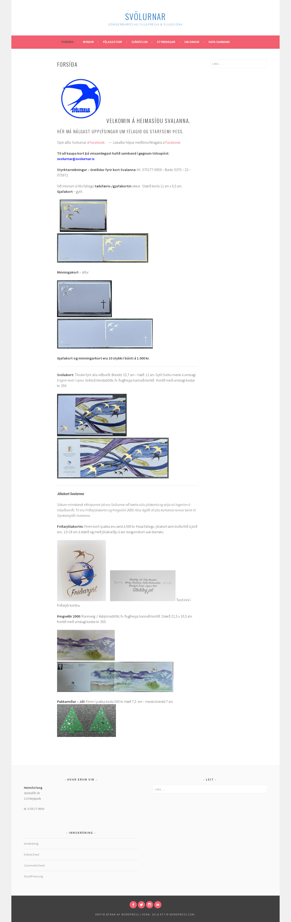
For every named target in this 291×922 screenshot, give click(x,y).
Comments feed (34, 865)
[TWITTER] (141, 904)
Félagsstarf (112, 42)
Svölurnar (145, 16)
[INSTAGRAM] (149, 904)
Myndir (88, 42)
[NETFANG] (157, 904)
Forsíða (67, 42)
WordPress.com (182, 914)
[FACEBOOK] (133, 904)
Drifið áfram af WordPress (117, 914)
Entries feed (31, 854)
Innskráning (31, 844)
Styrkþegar (166, 42)
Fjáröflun (140, 42)
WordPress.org (33, 876)
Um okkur (191, 42)
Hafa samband (219, 42)
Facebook (97, 142)
